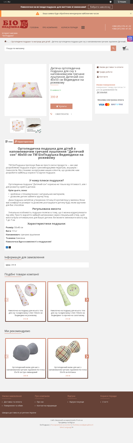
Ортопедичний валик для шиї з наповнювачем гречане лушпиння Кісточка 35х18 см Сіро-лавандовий (26, 369)
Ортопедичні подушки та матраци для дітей (30, 41)
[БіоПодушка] (15, 24)
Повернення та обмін (13, 405)
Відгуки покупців (76, 402)
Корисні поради (69, 27)
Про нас (40, 402)
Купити (62, 106)
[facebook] (7, 247)
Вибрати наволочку (100, 6)
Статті (105, 402)
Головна (34, 27)
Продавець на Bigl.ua (66, 422)
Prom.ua (79, 420)
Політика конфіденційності (83, 425)
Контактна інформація (47, 405)
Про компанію (49, 27)
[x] (10, 247)
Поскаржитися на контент (61, 425)
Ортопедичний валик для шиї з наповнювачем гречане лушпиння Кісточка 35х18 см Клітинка (68, 369)
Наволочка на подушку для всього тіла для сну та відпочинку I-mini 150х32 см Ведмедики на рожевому (25, 313)
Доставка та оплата (13, 402)
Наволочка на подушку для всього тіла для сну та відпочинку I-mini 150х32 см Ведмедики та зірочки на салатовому (68, 313)
